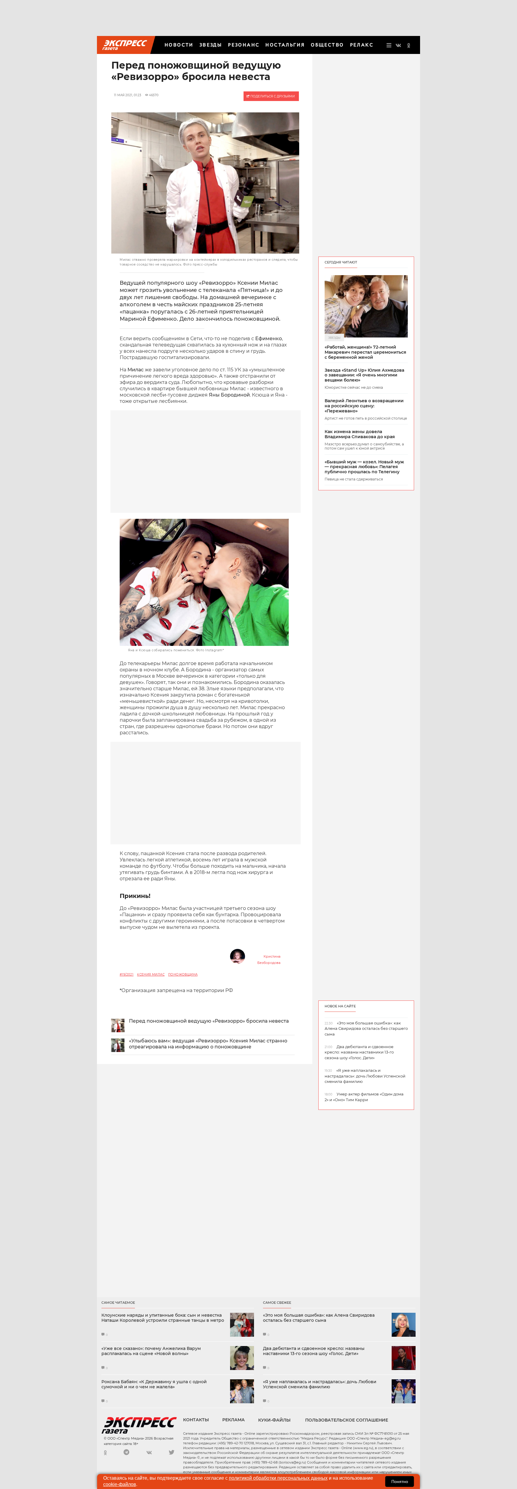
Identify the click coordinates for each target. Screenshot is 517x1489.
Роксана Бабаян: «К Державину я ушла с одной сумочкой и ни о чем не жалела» (154, 1384)
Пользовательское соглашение (346, 1420)
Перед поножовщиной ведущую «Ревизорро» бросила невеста (209, 1021)
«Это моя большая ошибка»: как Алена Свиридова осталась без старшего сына (319, 1318)
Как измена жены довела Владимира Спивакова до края (360, 434)
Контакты (196, 1419)
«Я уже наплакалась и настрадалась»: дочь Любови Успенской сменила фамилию (319, 1384)
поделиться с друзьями (272, 96)
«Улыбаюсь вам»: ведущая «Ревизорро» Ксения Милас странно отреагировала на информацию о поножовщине (208, 1044)
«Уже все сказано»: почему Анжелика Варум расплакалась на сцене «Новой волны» (151, 1351)
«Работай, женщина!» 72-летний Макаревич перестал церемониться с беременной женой (365, 352)
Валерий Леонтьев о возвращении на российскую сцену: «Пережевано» (364, 405)
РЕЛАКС (361, 45)
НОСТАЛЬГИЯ (285, 45)
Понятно (399, 1481)
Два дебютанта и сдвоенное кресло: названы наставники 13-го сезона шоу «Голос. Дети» (313, 1351)
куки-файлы (274, 1420)
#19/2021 (126, 974)
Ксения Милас (151, 974)
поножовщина (182, 974)
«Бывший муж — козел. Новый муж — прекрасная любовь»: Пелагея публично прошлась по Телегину (364, 466)
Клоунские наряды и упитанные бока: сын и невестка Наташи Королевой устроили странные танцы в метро (162, 1318)
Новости (179, 45)
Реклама (233, 1419)
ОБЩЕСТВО (327, 45)
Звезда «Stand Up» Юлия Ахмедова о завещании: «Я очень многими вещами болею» (364, 375)
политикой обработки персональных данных (278, 1478)
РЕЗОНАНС (243, 45)
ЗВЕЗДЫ (211, 45)
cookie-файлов (119, 1484)
